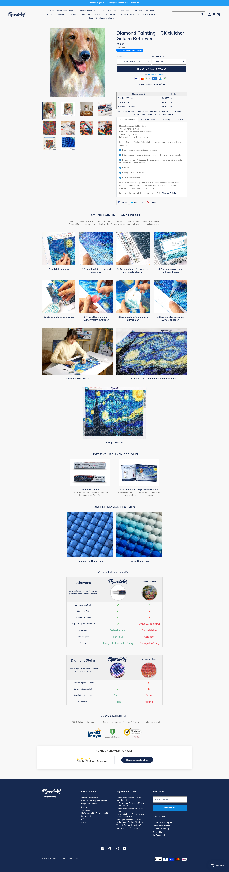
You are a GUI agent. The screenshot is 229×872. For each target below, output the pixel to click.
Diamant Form (158, 56)
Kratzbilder (158, 832)
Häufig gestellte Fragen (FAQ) (94, 813)
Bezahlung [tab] (166, 120)
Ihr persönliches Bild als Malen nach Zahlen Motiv (130, 815)
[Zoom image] (77, 63)
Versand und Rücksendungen (93, 801)
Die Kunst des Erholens (127, 828)
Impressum (85, 810)
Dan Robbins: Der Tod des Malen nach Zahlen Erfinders (129, 821)
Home (83, 822)
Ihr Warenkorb (159, 835)
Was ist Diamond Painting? (128, 825)
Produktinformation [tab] (127, 120)
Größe (119, 56)
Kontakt (83, 807)
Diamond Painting (169, 193)
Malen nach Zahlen (161, 825)
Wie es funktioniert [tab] (148, 120)
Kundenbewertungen (162, 822)
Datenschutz (86, 816)
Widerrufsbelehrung (89, 804)
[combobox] (188, 14)
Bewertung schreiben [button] (137, 760)
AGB (82, 819)
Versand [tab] (180, 120)
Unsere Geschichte (89, 797)
